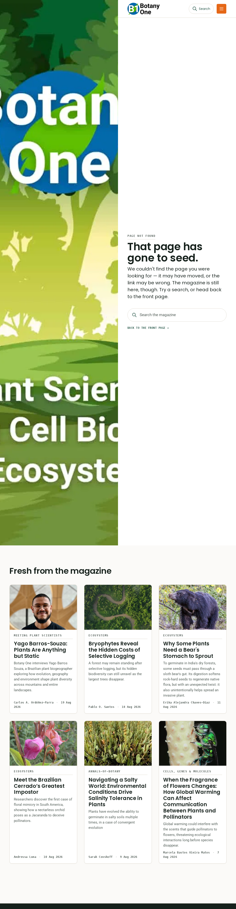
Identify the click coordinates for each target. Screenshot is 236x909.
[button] (221, 9)
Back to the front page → (148, 327)
